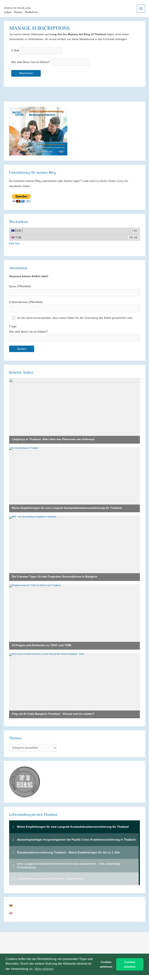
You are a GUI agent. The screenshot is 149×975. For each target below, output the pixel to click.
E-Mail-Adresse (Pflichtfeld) (25, 302)
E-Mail (15, 50)
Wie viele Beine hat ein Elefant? (30, 62)
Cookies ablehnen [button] (106, 964)
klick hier (14, 243)
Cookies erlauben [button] (130, 964)
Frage (28, 329)
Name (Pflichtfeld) (20, 286)
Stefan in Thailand (17, 8)
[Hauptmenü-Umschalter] (141, 8)
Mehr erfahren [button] (44, 969)
